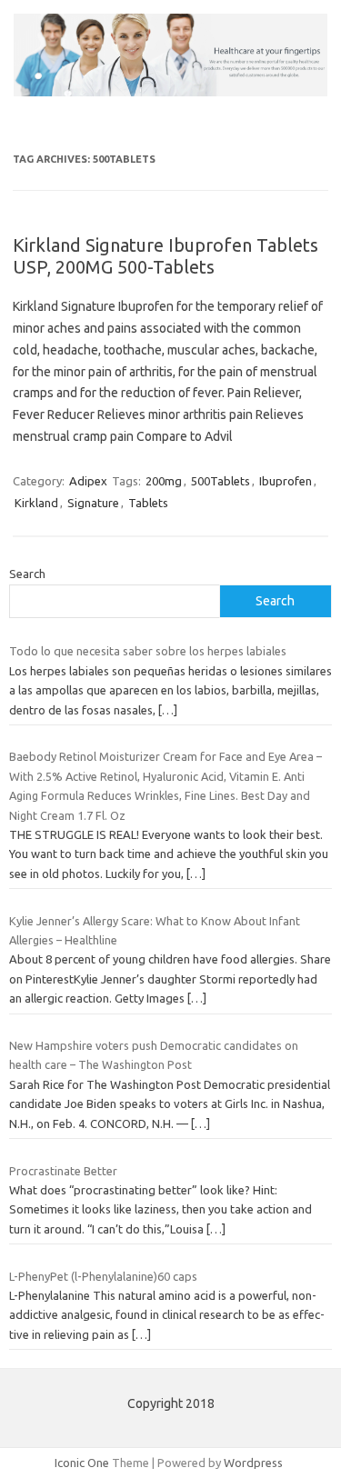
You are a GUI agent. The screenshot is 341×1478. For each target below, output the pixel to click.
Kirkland (36, 502)
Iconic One (82, 1462)
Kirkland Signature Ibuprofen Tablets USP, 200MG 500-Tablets (165, 256)
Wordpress (253, 1462)
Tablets (148, 502)
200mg (163, 480)
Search (27, 573)
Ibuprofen (285, 480)
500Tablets (220, 480)
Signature (93, 502)
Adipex (88, 480)
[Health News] (170, 92)
